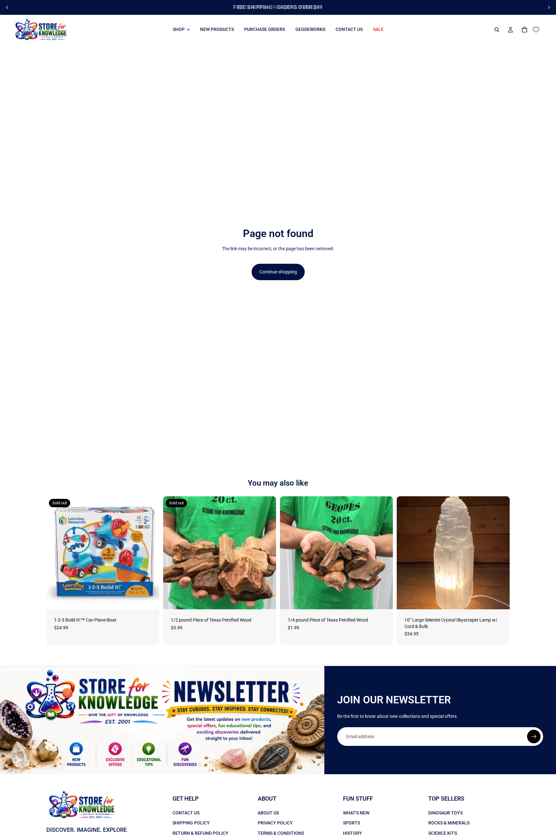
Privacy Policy (275, 822)
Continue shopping (278, 271)
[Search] (497, 30)
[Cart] (524, 30)
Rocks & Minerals (448, 822)
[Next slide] (549, 7)
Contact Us (185, 812)
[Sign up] (534, 736)
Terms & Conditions (281, 833)
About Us (268, 812)
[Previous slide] (7, 7)
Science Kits (442, 833)
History (352, 833)
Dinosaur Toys (445, 812)
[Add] (383, 599)
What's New (356, 812)
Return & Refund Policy (200, 833)
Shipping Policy (191, 822)
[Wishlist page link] (536, 29)
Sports (351, 822)
